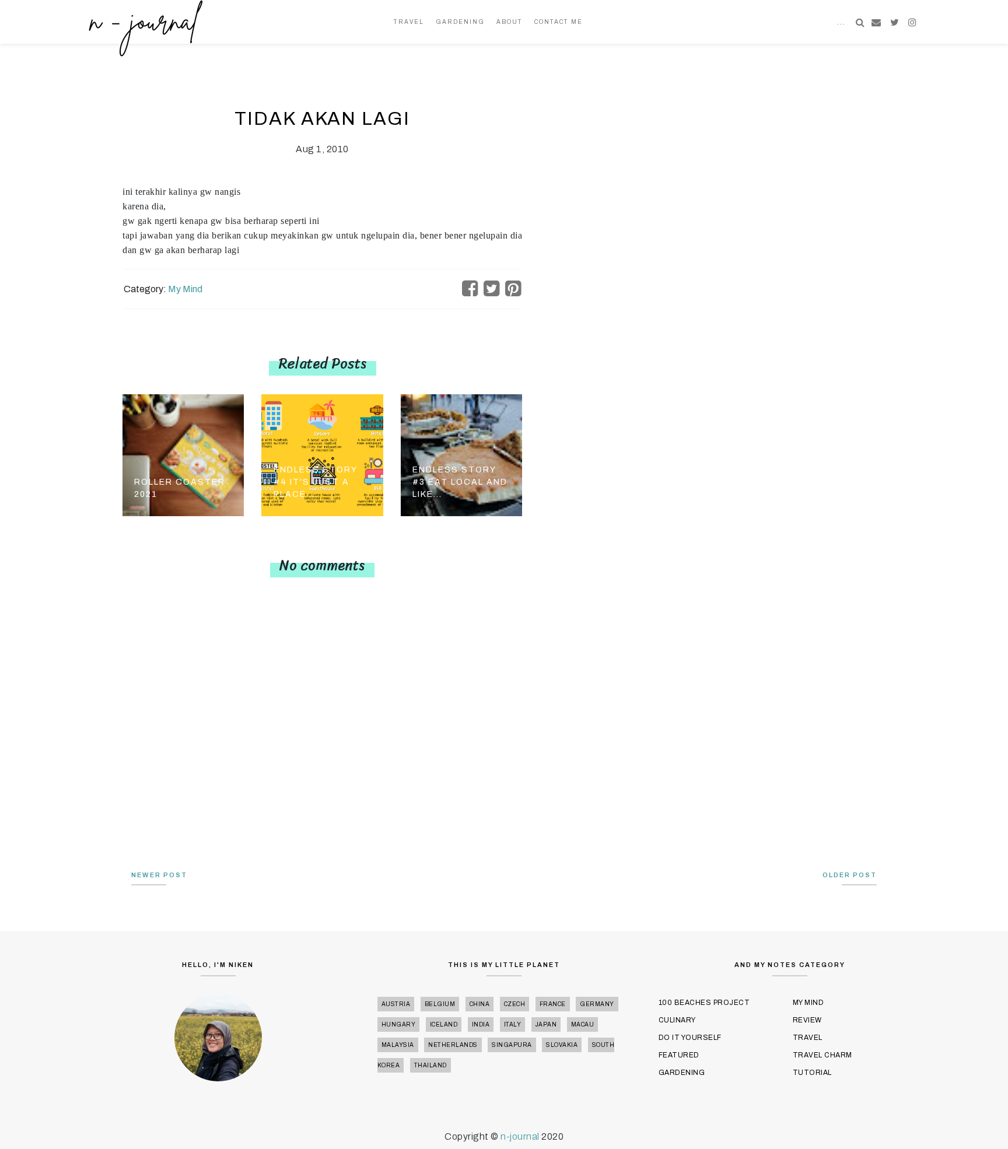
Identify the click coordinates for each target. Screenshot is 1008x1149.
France (553, 1004)
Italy (513, 1024)
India (481, 1024)
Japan (546, 1024)
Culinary (677, 1020)
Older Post (849, 874)
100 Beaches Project (704, 1003)
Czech (515, 1004)
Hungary (399, 1024)
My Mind (185, 289)
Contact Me (558, 22)
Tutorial (812, 1073)
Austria (396, 1004)
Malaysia (398, 1045)
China (480, 1004)
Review (807, 1020)
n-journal (521, 1136)
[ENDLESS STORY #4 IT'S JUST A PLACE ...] (322, 455)
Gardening (460, 22)
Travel (409, 22)
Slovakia (562, 1045)
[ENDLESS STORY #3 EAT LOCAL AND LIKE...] (461, 455)
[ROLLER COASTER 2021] (183, 455)
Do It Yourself (690, 1038)
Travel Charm (822, 1055)
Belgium (440, 1004)
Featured (679, 1055)
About (509, 22)
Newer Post (159, 874)
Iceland (444, 1024)
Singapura (512, 1045)
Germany (597, 1004)
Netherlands (453, 1045)
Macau (582, 1024)
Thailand (430, 1065)
